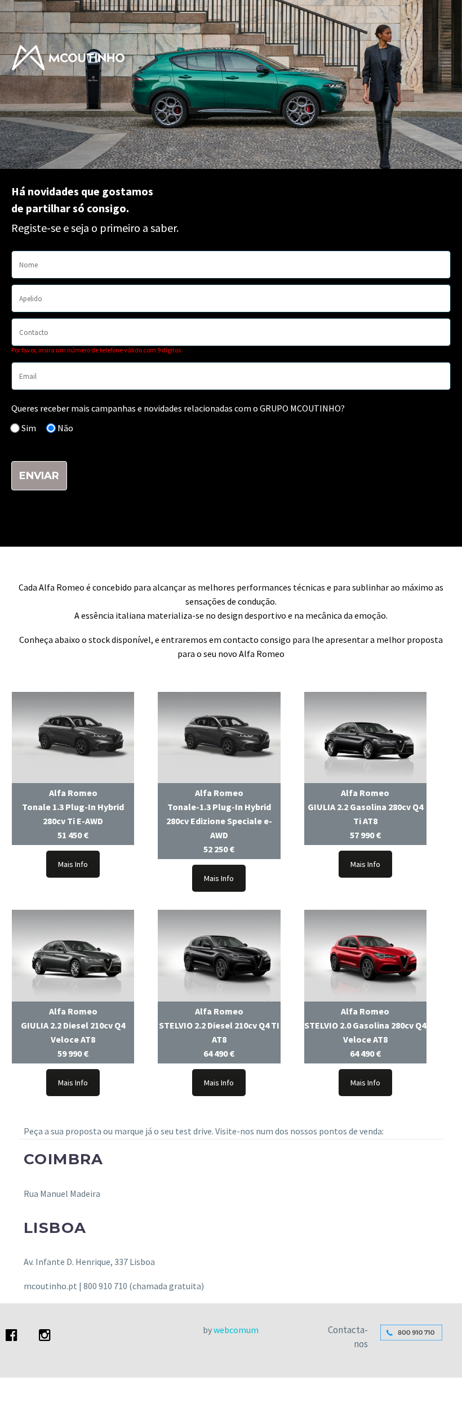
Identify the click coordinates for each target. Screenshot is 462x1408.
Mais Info (73, 864)
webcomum (236, 1329)
